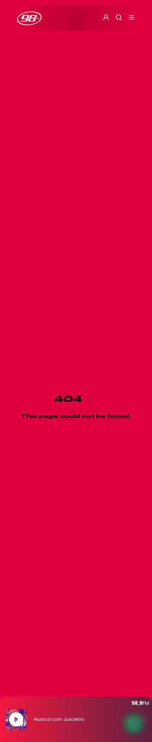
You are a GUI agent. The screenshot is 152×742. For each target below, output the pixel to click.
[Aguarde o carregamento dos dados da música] (131, 719)
